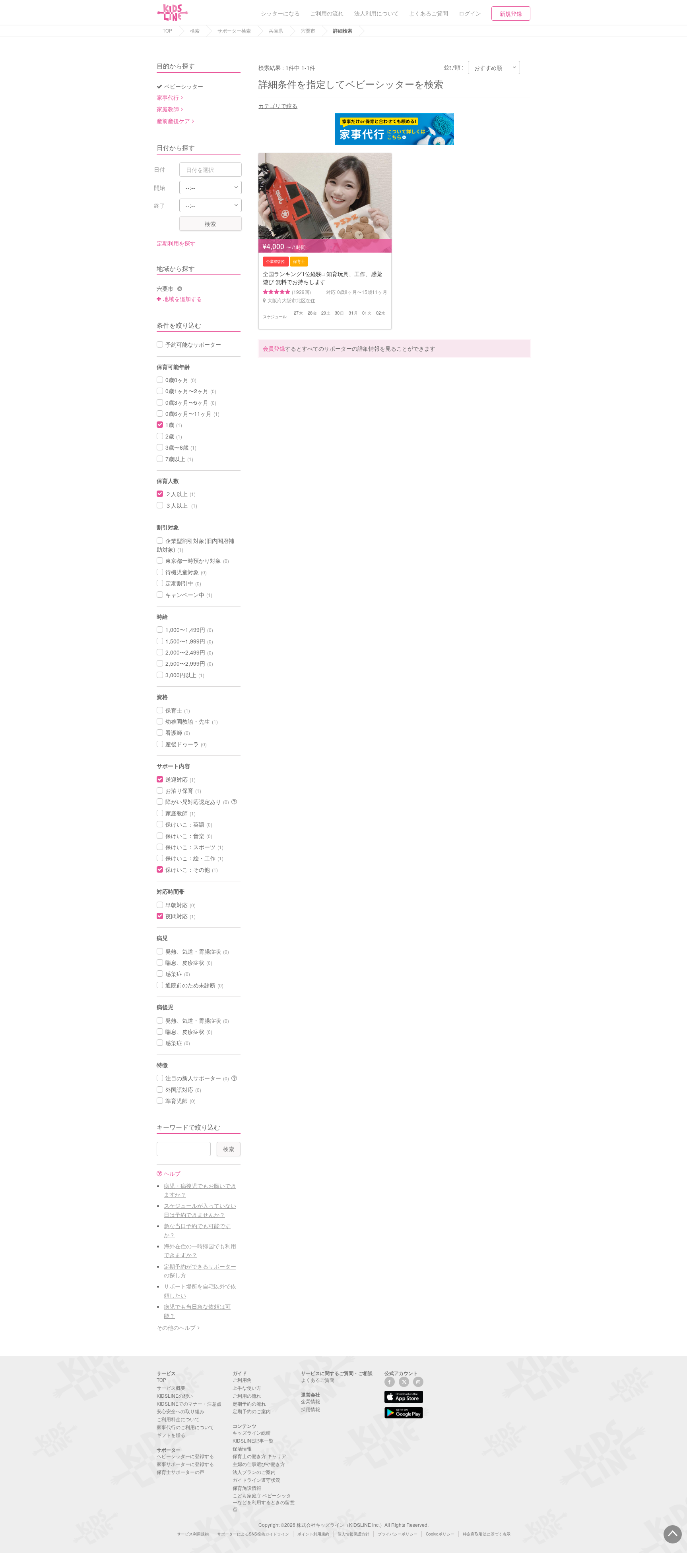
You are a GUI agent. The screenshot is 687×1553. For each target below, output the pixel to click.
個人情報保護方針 (353, 1534)
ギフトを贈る (171, 1434)
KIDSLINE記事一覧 (253, 1440)
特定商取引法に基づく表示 (486, 1534)
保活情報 (242, 1448)
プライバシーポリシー (397, 1534)
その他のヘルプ (176, 1327)
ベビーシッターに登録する (185, 1456)
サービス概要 (171, 1387)
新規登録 (511, 13)
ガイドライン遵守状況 (256, 1479)
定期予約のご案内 (252, 1411)
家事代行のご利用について (185, 1427)
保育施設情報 (247, 1487)
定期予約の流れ (249, 1403)
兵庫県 (276, 30)
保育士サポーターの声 (180, 1471)
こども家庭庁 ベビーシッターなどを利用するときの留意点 (264, 1502)
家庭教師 (168, 109)
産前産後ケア (173, 121)
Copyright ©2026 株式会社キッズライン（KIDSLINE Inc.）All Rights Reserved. (343, 1524)
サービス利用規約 (193, 1534)
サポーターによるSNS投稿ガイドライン (253, 1534)
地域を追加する (182, 299)
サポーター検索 (234, 30)
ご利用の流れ (247, 1395)
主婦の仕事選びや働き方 (259, 1463)
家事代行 (168, 97)
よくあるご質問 (317, 1379)
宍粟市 (308, 30)
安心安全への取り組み (180, 1411)
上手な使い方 (247, 1387)
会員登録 (274, 348)
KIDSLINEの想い (175, 1395)
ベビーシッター (183, 86)
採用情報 (310, 1409)
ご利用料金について (178, 1419)
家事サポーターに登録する (185, 1463)
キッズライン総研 (252, 1432)
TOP (167, 30)
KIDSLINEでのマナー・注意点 (189, 1403)
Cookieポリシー (440, 1534)
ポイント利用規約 (313, 1534)
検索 (195, 30)
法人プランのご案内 (254, 1471)
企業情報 (310, 1401)
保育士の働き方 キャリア (259, 1456)
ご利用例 (242, 1379)
